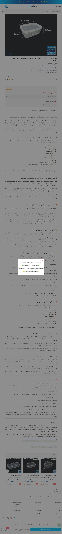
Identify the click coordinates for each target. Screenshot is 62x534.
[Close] (42, 260)
